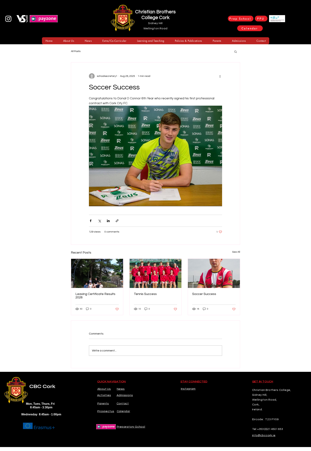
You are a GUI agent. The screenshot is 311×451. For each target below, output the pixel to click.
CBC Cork (42, 386)
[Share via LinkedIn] (108, 220)
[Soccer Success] (214, 273)
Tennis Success (145, 294)
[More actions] (220, 76)
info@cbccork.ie (264, 435)
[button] (69, 40)
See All (236, 252)
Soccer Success (204, 294)
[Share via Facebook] (90, 220)
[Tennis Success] (156, 273)
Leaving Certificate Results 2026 (95, 295)
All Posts (75, 51)
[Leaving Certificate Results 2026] (97, 273)
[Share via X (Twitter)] (99, 220)
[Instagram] (8, 19)
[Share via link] (117, 220)
